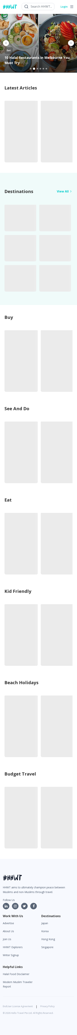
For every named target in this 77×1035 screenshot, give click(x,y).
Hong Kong (48, 939)
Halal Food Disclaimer (16, 974)
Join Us (7, 939)
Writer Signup (11, 955)
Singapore (47, 947)
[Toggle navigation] (71, 6)
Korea (45, 931)
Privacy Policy (47, 1006)
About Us (8, 931)
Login (64, 6)
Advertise (8, 923)
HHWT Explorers (13, 947)
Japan (44, 923)
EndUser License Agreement (18, 1006)
